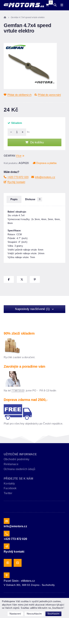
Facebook (10, 488)
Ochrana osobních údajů (19, 469)
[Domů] (24, 5)
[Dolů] (10, 132)
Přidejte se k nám (18, 478)
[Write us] (6, 546)
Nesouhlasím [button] (34, 613)
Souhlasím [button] (53, 613)
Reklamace (11, 464)
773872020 (17, 390)
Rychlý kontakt (16, 181)
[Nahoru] (23, 132)
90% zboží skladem (19, 333)
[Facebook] (8, 563)
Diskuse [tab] (32, 199)
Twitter (8, 493)
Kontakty (9, 483)
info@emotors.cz (45, 177)
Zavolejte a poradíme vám (24, 366)
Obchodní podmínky (16, 459)
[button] (9, 279)
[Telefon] (6, 533)
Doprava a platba (46, 162)
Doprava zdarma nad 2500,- (25, 400)
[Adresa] (6, 575)
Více (18, 155)
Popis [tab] (14, 199)
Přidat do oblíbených (19, 94)
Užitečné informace (20, 454)
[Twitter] (18, 563)
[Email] (6, 521)
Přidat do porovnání (49, 94)
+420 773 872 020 (17, 177)
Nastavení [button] (15, 613)
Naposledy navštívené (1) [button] (32, 309)
